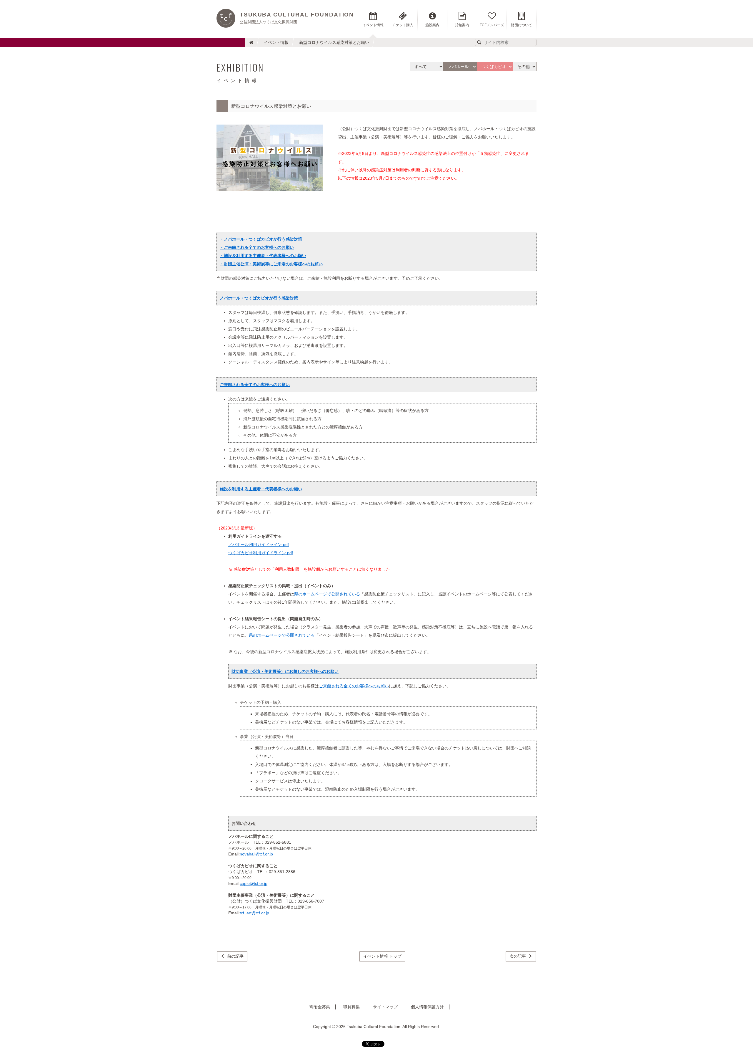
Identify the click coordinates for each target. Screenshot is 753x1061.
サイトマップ (385, 1006)
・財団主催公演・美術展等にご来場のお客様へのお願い (271, 263)
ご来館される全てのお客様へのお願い (354, 685)
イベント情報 (276, 42)
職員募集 (351, 1006)
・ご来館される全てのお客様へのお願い (257, 247)
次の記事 (517, 956)
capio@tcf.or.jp (253, 883)
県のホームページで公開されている (327, 594)
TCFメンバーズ (492, 25)
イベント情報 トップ (382, 956)
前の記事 (235, 956)
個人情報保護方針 (427, 1006)
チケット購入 (402, 25)
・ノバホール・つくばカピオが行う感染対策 (261, 239)
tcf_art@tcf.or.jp (254, 913)
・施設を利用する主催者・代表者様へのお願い (263, 255)
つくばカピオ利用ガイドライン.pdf (260, 552)
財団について (521, 25)
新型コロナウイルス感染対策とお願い (334, 42)
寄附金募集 (319, 1006)
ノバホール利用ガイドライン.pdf (258, 544)
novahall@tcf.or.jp (256, 854)
